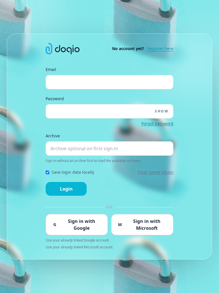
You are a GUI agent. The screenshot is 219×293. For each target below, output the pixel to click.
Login (66, 189)
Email (51, 69)
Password (55, 98)
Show (162, 111)
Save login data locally (73, 172)
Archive (53, 135)
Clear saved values (155, 172)
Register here (160, 48)
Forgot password (157, 123)
